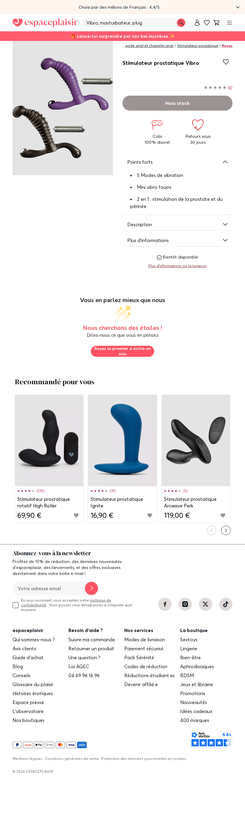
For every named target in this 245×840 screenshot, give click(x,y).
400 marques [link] (194, 720)
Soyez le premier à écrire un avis (122, 351)
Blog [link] (18, 666)
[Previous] (211, 530)
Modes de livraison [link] (144, 639)
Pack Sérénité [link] (139, 657)
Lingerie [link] (188, 648)
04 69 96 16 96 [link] (84, 675)
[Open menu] (229, 23)
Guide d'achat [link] (28, 657)
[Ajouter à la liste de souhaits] (225, 61)
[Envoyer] (91, 588)
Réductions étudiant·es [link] (149, 675)
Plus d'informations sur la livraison (177, 266)
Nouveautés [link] (193, 702)
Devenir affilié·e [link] (141, 684)
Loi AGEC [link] (78, 666)
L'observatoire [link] (28, 711)
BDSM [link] (187, 675)
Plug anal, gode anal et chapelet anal (140, 45)
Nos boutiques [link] (29, 720)
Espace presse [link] (28, 702)
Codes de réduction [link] (145, 666)
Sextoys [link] (188, 639)
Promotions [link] (192, 693)
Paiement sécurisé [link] (143, 648)
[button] (122, 7)
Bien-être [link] (190, 657)
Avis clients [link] (24, 648)
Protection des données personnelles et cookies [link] (143, 758)
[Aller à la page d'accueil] (45, 23)
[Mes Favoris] (207, 23)
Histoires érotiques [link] (33, 693)
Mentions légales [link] (27, 758)
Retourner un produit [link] (91, 648)
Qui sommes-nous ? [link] (34, 639)
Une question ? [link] (84, 657)
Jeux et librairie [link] (196, 684)
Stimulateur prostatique (197, 45)
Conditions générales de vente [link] (72, 758)
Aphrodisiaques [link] (197, 666)
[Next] (225, 530)
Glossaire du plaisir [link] (33, 684)
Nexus (227, 45)
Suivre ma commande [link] (91, 639)
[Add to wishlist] (76, 515)
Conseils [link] (21, 675)
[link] (197, 23)
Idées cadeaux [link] (196, 711)
